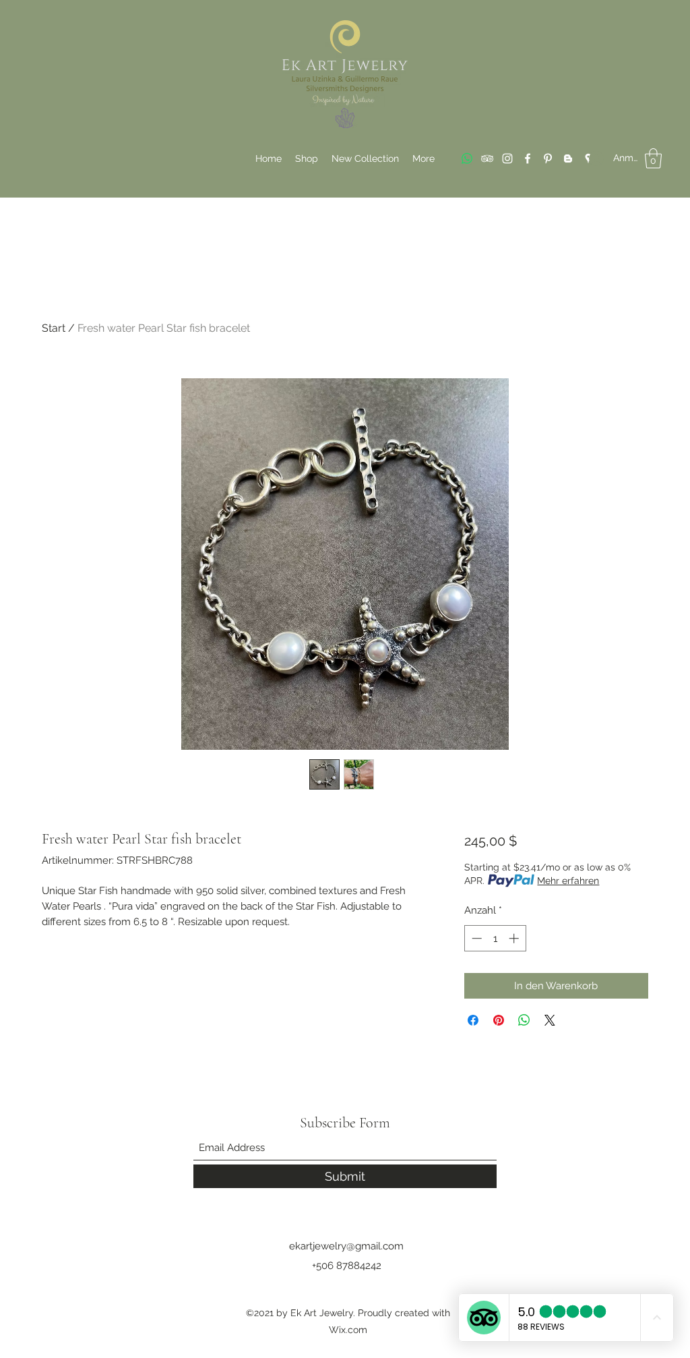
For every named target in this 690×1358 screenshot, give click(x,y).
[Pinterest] (548, 158)
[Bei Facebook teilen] (473, 1020)
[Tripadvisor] (487, 158)
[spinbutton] (495, 938)
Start (53, 328)
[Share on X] (550, 1020)
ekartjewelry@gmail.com (346, 1246)
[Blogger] (568, 158)
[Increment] (515, 938)
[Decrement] (475, 938)
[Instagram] (507, 158)
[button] (653, 158)
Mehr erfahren (568, 880)
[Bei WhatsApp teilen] (524, 1020)
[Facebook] (527, 158)
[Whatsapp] (467, 158)
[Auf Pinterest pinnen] (499, 1020)
